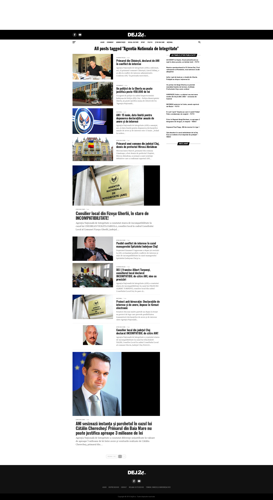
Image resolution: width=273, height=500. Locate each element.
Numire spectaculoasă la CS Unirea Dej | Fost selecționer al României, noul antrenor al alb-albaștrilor (183, 70)
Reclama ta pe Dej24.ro (136, 487)
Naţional (170, 42)
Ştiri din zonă (159, 42)
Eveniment (110, 42)
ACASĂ (102, 42)
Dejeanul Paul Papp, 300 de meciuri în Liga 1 (182, 127)
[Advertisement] (136, 15)
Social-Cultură (133, 42)
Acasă (104, 487)
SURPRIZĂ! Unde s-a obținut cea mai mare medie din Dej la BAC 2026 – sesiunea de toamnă (182, 97)
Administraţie (120, 42)
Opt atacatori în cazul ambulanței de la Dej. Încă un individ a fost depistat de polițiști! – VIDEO (182, 135)
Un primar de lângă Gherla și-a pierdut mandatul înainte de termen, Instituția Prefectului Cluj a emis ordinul (180, 87)
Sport (143, 42)
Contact (124, 487)
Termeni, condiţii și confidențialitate (158, 487)
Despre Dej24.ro (114, 487)
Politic (150, 42)
